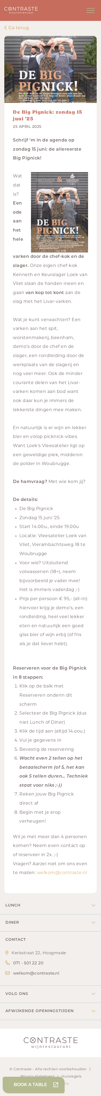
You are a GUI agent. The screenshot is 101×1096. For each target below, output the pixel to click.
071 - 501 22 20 (28, 963)
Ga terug (18, 28)
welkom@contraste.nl (62, 873)
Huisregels (71, 1076)
